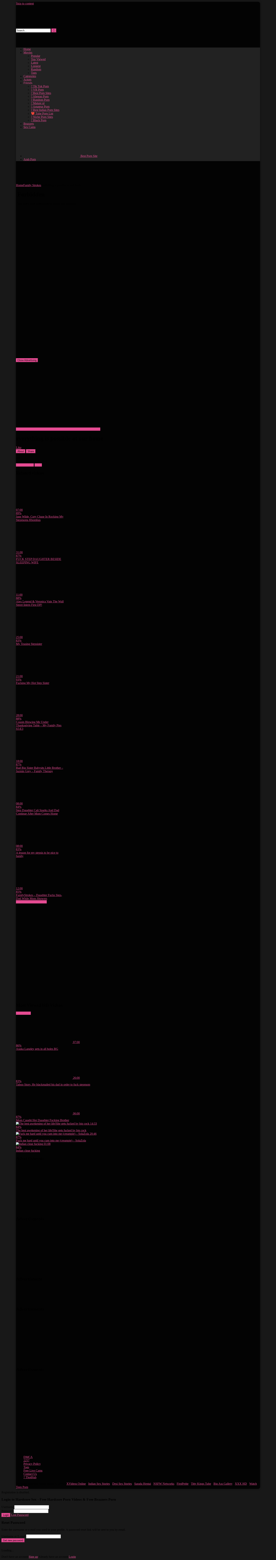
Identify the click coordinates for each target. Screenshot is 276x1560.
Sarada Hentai (142, 1483)
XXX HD (241, 1483)
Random (36, 69)
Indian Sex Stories (99, 1483)
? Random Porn (40, 99)
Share (31, 451)
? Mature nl (37, 103)
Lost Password (20, 1514)
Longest (36, 66)
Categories (29, 76)
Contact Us (30, 1474)
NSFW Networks (163, 1483)
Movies (27, 52)
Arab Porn (29, 159)
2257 (26, 1460)
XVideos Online (76, 1483)
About (20, 451)
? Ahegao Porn (40, 96)
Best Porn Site (88, 156)
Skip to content (25, 3)
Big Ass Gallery (222, 1483)
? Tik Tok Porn (40, 86)
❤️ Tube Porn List (42, 113)
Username (8, 1507)
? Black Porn (38, 120)
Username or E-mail (13, 1536)
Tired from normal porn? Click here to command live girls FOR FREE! (58, 429)
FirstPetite (183, 1483)
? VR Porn (37, 89)
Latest (34, 62)
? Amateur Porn (40, 106)
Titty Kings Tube (201, 1483)
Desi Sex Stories (122, 1483)
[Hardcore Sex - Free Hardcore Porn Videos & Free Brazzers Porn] (45, 26)
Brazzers (28, 123)
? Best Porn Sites (41, 93)
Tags (34, 72)
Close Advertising (26, 360)
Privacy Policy (32, 1463)
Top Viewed (38, 59)
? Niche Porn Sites (42, 116)
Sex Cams (29, 127)
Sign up (33, 1556)
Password (7, 1510)
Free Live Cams (32, 1470)
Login (6, 1515)
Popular (35, 55)
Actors (27, 79)
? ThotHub (29, 1477)
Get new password (13, 1540)
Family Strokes (32, 185)
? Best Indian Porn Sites (45, 110)
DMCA (28, 1457)
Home (27, 49)
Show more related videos (31, 901)
